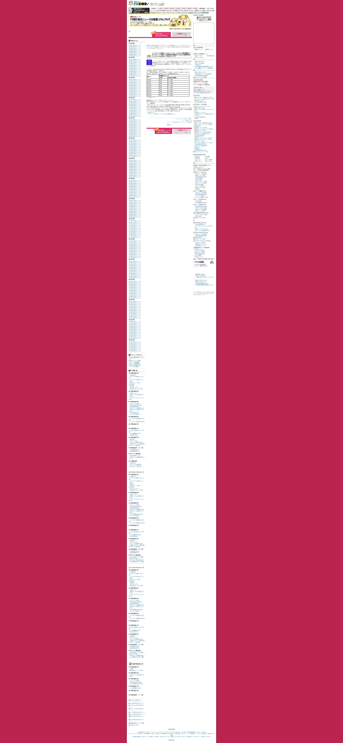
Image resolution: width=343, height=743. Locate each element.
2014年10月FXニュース (135, 284)
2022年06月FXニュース (135, 129)
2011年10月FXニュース (135, 345)
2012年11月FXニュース (135, 323)
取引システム (208, 161)
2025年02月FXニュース (135, 74)
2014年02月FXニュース (135, 296)
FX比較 (163, 13)
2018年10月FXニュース (135, 203)
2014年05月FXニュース (135, 292)
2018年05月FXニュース (135, 211)
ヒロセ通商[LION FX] (135, 433)
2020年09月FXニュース (135, 164)
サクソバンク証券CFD (135, 464)
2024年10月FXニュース (135, 82)
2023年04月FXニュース (135, 112)
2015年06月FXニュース (135, 270)
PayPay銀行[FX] (134, 435)
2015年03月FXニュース (135, 274)
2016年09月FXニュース (135, 245)
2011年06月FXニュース (135, 351)
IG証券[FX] (132, 375)
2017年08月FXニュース (135, 227)
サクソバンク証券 (134, 403)
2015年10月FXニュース (135, 264)
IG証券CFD (133, 463)
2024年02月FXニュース (135, 94)
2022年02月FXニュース (135, 135)
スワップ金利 (157, 10)
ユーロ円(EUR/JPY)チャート (137, 712)
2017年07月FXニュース (135, 228)
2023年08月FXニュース (135, 105)
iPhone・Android (169, 10)
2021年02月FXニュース (135, 155)
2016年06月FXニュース (135, 250)
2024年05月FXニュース (135, 90)
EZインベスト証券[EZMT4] (202, 230)
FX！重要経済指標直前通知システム (204, 66)
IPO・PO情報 (177, 13)
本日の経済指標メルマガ (201, 283)
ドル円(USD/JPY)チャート (136, 703)
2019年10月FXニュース (135, 183)
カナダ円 (195, 8)
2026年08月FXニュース (135, 45)
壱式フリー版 (198, 57)
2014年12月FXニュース (135, 281)
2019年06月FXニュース (135, 189)
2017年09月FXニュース (135, 225)
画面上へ (190, 118)
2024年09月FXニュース (135, 84)
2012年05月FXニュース (135, 332)
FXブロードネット (134, 387)
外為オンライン (134, 393)
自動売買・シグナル (198, 10)
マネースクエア (134, 441)
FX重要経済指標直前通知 (201, 75)
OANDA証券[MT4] (200, 224)
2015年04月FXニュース (135, 273)
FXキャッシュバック (197, 13)
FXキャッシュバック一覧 (201, 151)
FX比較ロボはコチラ (198, 167)
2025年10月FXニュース (135, 62)
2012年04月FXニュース (135, 334)
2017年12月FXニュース (135, 220)
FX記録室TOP (154, 8)
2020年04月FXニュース (135, 172)
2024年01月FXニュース (135, 96)
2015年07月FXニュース (135, 268)
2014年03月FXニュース (135, 295)
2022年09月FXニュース (135, 124)
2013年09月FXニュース (135, 306)
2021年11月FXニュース (135, 141)
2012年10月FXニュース (135, 324)
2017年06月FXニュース (135, 230)
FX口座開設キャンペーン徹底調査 (203, 68)
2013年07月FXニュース (135, 309)
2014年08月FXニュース (135, 287)
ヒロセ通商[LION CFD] (200, 144)
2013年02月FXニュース (135, 316)
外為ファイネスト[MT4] (201, 229)
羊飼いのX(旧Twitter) (200, 275)
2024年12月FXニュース (135, 79)
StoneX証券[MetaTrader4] (136, 514)
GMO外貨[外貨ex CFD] (200, 150)
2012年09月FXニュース (135, 326)
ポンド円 (184, 8)
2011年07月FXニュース (135, 349)
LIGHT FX (197, 178)
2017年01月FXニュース (135, 237)
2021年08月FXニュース (135, 146)
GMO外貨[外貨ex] (134, 406)
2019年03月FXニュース (135, 194)
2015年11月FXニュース (135, 262)
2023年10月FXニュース (135, 102)
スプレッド (152, 10)
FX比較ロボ (190, 13)
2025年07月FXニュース (135, 67)
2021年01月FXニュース (135, 156)
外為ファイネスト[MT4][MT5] (203, 132)
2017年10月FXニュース (135, 224)
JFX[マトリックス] (200, 112)
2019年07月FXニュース (135, 188)
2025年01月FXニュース (135, 76)
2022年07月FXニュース (135, 127)
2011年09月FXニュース (135, 346)
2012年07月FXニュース (135, 329)
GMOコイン (198, 147)
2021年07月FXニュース (135, 147)
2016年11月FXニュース (135, 242)
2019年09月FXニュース (135, 185)
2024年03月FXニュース (135, 93)
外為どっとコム (200, 100)
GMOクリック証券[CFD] (201, 145)
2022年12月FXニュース (135, 120)
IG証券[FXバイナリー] (201, 244)
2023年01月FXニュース (135, 116)
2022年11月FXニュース (135, 121)
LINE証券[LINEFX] (134, 449)
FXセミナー (158, 13)
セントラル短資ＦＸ (135, 414)
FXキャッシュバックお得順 (200, 83)
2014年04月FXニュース (135, 293)
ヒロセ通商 (198, 255)
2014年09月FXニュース (135, 286)
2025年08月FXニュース (135, 65)
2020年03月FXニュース (135, 174)
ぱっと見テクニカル (184, 13)
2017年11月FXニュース (135, 222)
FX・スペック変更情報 (168, 45)
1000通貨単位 (176, 10)
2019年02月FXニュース (135, 195)
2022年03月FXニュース (135, 133)
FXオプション (191, 10)
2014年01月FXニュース (135, 298)
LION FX (197, 180)
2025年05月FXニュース (135, 70)
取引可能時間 (162, 10)
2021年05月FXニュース (135, 150)
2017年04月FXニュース (135, 233)
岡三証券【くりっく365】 (136, 388)
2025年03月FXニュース (135, 73)
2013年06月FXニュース (135, 310)
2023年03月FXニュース (135, 113)
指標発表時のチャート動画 (137, 723)
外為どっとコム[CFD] (201, 127)
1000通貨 (207, 156)
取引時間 (197, 158)
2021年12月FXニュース (135, 140)
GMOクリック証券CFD (136, 466)
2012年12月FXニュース (135, 321)
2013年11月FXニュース (135, 303)
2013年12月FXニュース (135, 301)
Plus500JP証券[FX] (200, 117)
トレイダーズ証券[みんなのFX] (202, 92)
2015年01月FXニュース (135, 278)
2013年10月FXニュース (135, 304)
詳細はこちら (151, 97)
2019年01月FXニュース (135, 197)
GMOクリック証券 (200, 173)
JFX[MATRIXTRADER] (135, 405)
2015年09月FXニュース (135, 265)
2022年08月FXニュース (135, 126)
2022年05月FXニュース (135, 130)
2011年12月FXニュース (135, 342)
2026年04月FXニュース (135, 51)
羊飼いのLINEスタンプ (201, 280)
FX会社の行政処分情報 (135, 365)
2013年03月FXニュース (135, 315)
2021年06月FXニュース (135, 149)
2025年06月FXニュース (135, 68)
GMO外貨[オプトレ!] (135, 455)
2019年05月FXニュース (135, 191)
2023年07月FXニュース (135, 107)
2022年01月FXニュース (135, 136)
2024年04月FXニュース (135, 91)
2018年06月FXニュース (135, 209)
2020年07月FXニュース (135, 168)
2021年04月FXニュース (135, 152)
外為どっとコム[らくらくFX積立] (204, 129)
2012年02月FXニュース (135, 337)
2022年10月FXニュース (135, 123)
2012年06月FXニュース (135, 330)
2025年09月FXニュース (135, 64)
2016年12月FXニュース (135, 241)
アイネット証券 (199, 186)
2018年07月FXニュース (135, 208)
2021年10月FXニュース (135, 143)
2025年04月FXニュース (135, 71)
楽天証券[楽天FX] (134, 451)
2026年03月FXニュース (135, 52)
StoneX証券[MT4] (134, 412)
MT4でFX (181, 10)
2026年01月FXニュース (135, 56)
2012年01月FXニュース (135, 338)
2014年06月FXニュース (135, 290)
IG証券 (131, 669)
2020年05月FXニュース (135, 171)
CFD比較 (167, 13)
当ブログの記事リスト (136, 700)
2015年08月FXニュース (135, 267)
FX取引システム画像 (210, 10)
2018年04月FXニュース (135, 212)
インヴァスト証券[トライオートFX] (160, 61)
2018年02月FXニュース (135, 215)
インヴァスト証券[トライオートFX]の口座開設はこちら (161, 114)
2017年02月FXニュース (135, 236)
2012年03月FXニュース (135, 335)
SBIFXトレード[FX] (201, 130)
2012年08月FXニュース (135, 327)
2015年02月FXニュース (135, 276)
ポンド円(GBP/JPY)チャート (137, 714)
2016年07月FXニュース (135, 248)
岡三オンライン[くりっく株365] (204, 138)
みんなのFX (198, 184)
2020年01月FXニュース (135, 177)
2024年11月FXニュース (135, 81)
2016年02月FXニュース (135, 256)
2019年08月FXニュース (135, 186)
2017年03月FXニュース (135, 234)
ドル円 (161, 8)
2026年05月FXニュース (135, 49)
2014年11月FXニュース (135, 283)
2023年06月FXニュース (135, 108)
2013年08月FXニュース (135, 307)
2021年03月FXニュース (135, 153)
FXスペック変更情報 (134, 362)
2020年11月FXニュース (135, 161)
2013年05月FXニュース (135, 312)
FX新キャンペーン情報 (135, 360)
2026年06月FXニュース (135, 48)
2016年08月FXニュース (135, 247)
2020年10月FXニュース (135, 163)
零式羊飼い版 (210, 55)
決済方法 (197, 156)
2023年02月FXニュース (135, 115)
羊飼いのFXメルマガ (200, 72)
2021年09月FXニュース (135, 144)
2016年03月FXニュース (135, 254)
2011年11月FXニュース (135, 343)
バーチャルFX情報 (133, 366)
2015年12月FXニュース (135, 261)
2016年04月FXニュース (135, 253)
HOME (148, 45)
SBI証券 (132, 385)
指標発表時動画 (202, 8)
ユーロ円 (178, 8)
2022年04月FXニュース (135, 132)
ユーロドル (166, 8)
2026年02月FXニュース (135, 54)
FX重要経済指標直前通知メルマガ (204, 285)
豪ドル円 (189, 8)
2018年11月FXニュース (135, 202)
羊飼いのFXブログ (205, 13)
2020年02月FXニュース (135, 175)
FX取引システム (134, 725)
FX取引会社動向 (153, 13)
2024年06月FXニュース (135, 88)
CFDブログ (172, 13)
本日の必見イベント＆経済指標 (203, 74)
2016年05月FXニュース (135, 251)
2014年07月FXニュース (135, 289)
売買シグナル (198, 161)
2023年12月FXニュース (135, 99)
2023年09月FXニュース (135, 104)
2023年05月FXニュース (135, 110)
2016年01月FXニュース (135, 257)
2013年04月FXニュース (135, 313)
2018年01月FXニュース (135, 217)
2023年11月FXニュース (135, 101)
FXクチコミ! (197, 736)
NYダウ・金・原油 (210, 8)
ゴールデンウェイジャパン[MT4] (203, 226)
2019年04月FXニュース (135, 192)
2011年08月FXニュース (135, 348)
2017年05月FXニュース (135, 231)
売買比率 (204, 10)
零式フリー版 (198, 55)
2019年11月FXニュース (135, 182)
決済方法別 (186, 10)
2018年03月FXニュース (135, 214)
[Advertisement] (193, 4)
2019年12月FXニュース (135, 180)
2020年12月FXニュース (135, 160)
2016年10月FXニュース (135, 244)
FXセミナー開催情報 (134, 363)
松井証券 (132, 439)
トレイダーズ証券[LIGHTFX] (137, 421)
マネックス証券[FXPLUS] (136, 442)
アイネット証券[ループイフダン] (204, 142)
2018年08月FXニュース (135, 206)
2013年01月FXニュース (135, 318)
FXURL (185, 118)
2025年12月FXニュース (135, 59)
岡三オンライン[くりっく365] (203, 139)
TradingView (205, 293)
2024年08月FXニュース (135, 85)
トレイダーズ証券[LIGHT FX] (204, 123)
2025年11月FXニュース (135, 61)
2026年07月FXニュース (135, 46)
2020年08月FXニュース (135, 166)
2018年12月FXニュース (135, 200)
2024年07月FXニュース (135, 87)
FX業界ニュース (160, 21)
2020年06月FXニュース (135, 169)
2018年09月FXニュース (135, 205)
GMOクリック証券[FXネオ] (137, 408)
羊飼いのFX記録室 (199, 63)
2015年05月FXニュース (135, 271)
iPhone (206, 158)
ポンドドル (172, 8)
